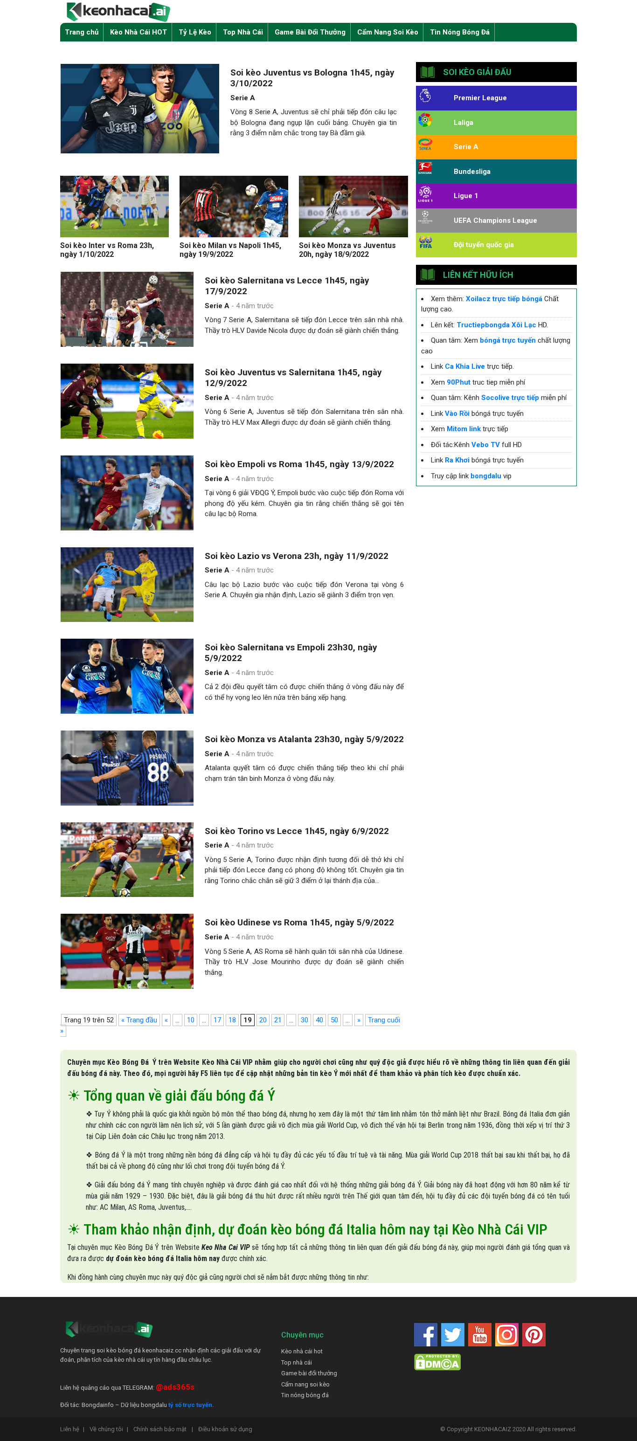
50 (334, 1020)
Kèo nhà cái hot (302, 1351)
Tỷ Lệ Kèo (195, 32)
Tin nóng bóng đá (305, 1395)
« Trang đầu (139, 1020)
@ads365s (175, 1387)
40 (319, 1020)
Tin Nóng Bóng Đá (460, 32)
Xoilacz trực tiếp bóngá (504, 299)
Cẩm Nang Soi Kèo (387, 32)
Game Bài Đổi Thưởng (310, 32)
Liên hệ (72, 1429)
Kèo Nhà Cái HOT (138, 32)
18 (232, 1020)
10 (190, 1020)
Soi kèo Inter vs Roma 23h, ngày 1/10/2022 (107, 250)
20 (263, 1020)
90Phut (459, 382)
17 (217, 1020)
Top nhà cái (296, 1362)
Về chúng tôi (109, 1429)
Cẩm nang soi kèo (305, 1384)
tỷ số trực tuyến (190, 1404)
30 (304, 1020)
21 (278, 1020)
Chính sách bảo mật (163, 1429)
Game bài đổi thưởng (309, 1373)
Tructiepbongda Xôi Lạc (496, 325)
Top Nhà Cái (243, 32)
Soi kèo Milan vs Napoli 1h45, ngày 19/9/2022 (230, 250)
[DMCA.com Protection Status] (437, 1361)
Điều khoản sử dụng (225, 1429)
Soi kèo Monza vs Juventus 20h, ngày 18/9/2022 (347, 250)
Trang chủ (81, 32)
